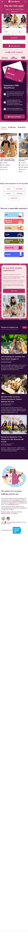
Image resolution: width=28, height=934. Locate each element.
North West (21, 127)
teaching (14, 513)
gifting (8, 513)
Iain (14, 522)
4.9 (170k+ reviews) (14, 52)
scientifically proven (13, 504)
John (11, 522)
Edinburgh (19, 193)
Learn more (14, 290)
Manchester (14, 198)
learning (3, 513)
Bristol (8, 193)
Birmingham (19, 188)
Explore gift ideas (14, 117)
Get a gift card (14, 46)
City (4, 29)
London (3, 127)
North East (12, 127)
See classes (14, 37)
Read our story (5, 511)
